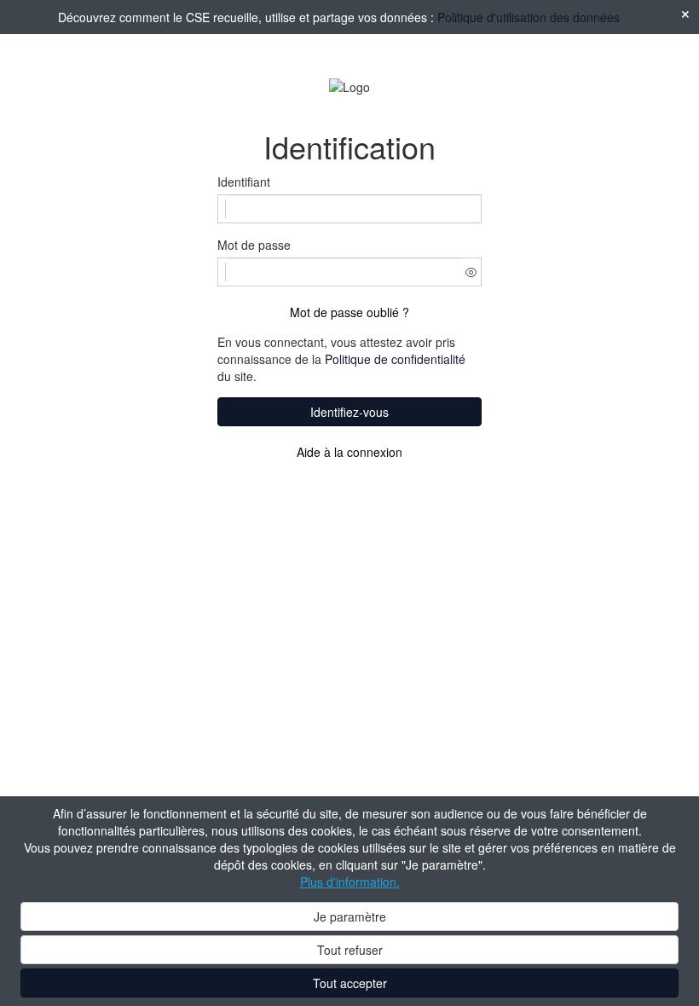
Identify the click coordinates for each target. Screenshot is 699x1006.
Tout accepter (350, 983)
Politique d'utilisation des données (528, 17)
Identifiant (243, 181)
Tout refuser (350, 949)
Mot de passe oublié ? (349, 312)
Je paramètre (350, 916)
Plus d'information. (350, 881)
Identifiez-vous (349, 411)
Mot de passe (254, 244)
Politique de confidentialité (395, 358)
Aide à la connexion (349, 451)
